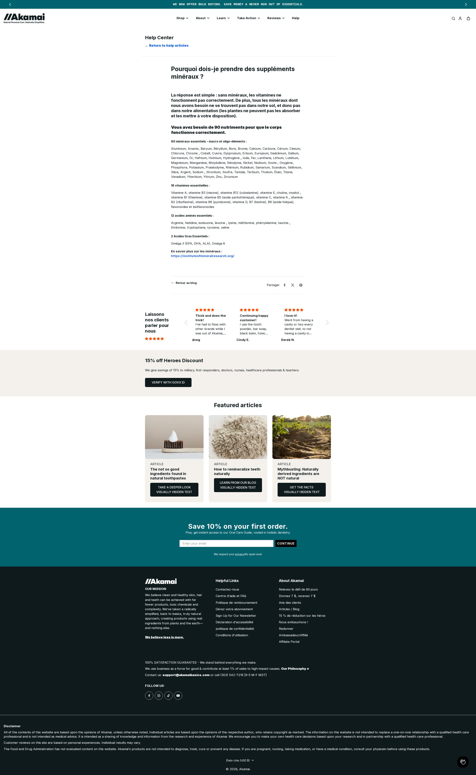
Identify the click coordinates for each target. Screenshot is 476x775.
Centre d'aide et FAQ (231, 596)
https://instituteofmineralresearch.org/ (202, 256)
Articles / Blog (289, 609)
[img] (163, 339)
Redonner (286, 628)
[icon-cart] (468, 18)
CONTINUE (286, 543)
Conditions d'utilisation (232, 635)
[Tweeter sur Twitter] (293, 285)
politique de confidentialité (235, 628)
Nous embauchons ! (293, 622)
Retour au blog (186, 283)
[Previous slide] (10, 4)
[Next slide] (466, 4)
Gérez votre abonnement (234, 609)
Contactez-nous (227, 589)
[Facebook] (149, 695)
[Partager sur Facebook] (284, 285)
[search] (453, 18)
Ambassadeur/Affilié (293, 635)
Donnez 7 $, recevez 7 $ (297, 596)
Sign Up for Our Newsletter (236, 615)
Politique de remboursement (236, 602)
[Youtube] (178, 695)
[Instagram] (159, 695)
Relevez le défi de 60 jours (298, 589)
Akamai (244, 769)
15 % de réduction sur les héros (302, 615)
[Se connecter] (460, 18)
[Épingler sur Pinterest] (301, 285)
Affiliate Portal (289, 642)
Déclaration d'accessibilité (234, 622)
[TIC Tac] (168, 695)
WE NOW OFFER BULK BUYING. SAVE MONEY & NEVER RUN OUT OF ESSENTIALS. (238, 4)
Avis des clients (290, 602)
